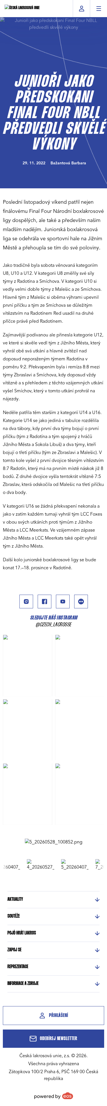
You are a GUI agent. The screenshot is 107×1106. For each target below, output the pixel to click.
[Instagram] (26, 601)
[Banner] (53, 842)
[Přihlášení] (81, 8)
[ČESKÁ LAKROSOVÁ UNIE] (22, 9)
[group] (37, 865)
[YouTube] (63, 601)
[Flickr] (81, 601)
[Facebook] (44, 601)
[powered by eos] (53, 1095)
